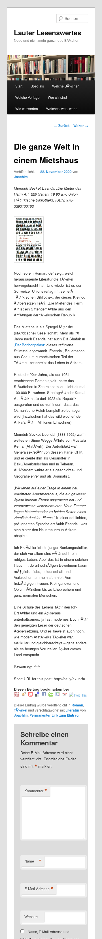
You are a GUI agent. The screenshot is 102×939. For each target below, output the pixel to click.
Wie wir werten (26, 108)
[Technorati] (50, 695)
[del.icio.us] (37, 695)
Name (32, 861)
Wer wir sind (57, 97)
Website (31, 916)
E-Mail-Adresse (38, 888)
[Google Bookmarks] (57, 695)
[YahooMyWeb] (64, 695)
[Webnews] (30, 695)
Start (18, 86)
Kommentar (35, 790)
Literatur (72, 710)
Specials (37, 86)
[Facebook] (44, 695)
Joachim (21, 176)
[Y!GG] (23, 695)
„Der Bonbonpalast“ (29, 344)
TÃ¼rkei (20, 710)
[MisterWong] (16, 695)
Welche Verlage (27, 97)
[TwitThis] (78, 695)
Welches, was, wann (62, 108)
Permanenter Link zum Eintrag (53, 715)
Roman (77, 705)
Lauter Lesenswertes (47, 32)
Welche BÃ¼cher (65, 86)
